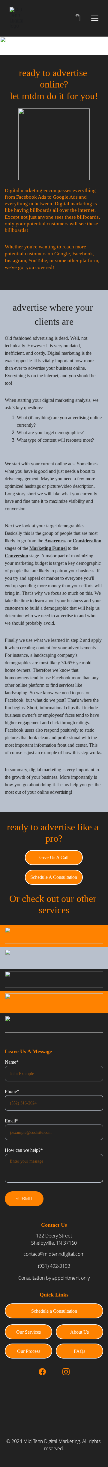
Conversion (16, 555)
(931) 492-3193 (54, 1266)
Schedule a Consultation (54, 1311)
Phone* (12, 1091)
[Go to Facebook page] (42, 1371)
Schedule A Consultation (53, 877)
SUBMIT (24, 1198)
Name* (12, 1062)
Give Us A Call (53, 857)
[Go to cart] (77, 18)
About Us (79, 1332)
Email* (11, 1120)
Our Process (28, 1351)
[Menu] (94, 18)
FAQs (79, 1351)
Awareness (55, 540)
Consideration (87, 540)
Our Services (28, 1332)
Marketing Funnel (48, 548)
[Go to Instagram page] (66, 1371)
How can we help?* (24, 1150)
